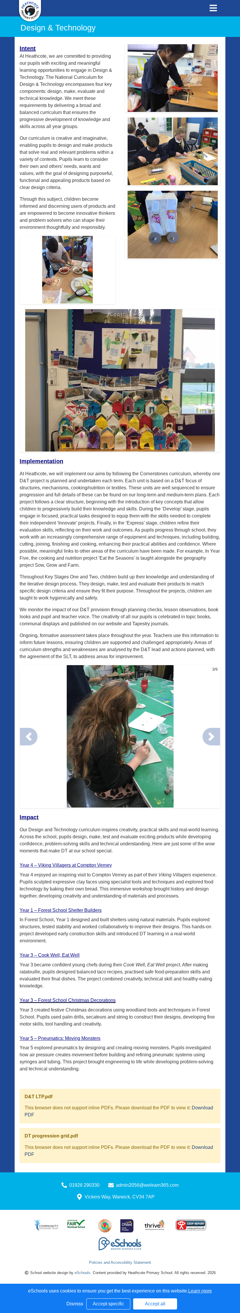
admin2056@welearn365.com (147, 1185)
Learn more (200, 1290)
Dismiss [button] (74, 1303)
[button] (28, 736)
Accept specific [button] (108, 1303)
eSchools (82, 1273)
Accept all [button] (155, 1303)
